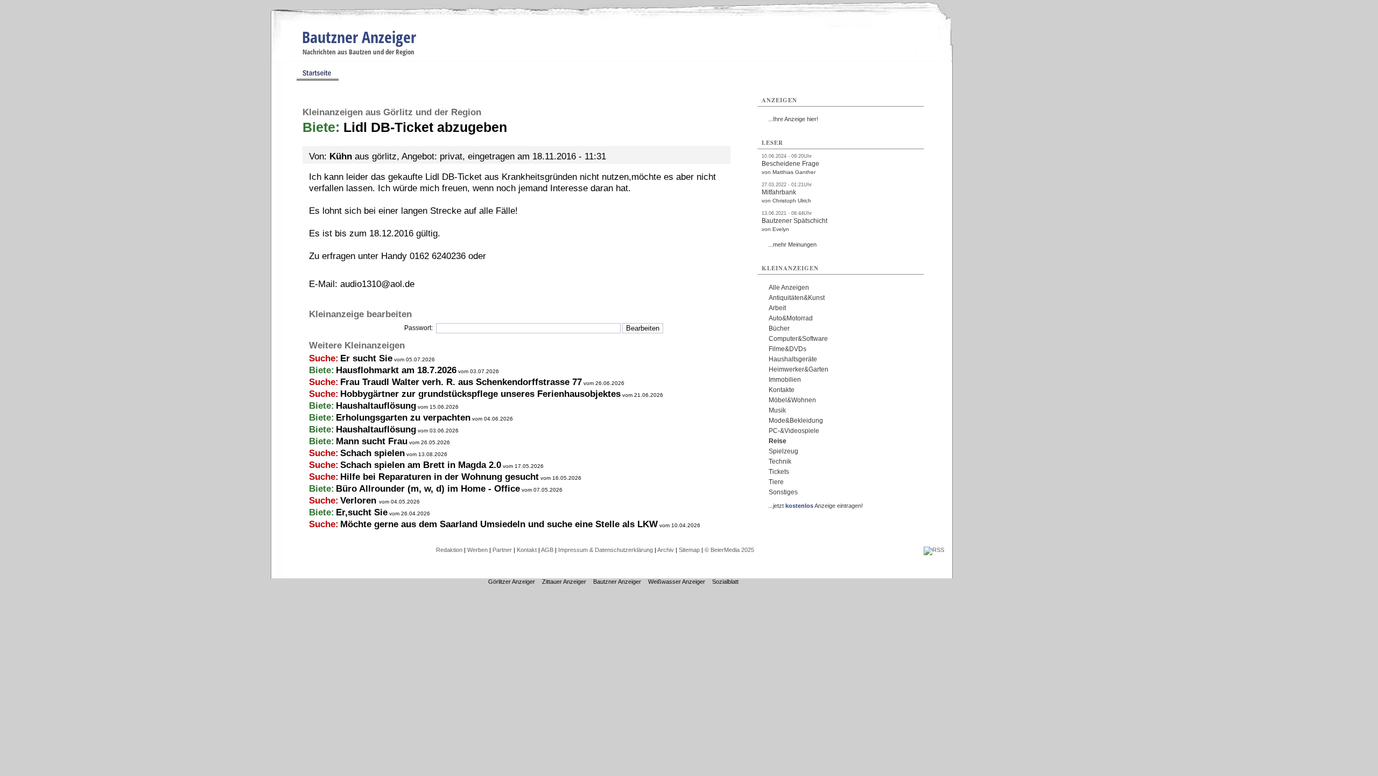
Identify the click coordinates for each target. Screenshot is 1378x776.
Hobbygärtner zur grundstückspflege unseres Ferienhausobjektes (480, 394)
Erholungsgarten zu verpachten (403, 418)
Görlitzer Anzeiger (511, 581)
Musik (777, 410)
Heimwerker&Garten (798, 369)
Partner (502, 550)
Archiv (665, 550)
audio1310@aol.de (377, 284)
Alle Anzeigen (789, 287)
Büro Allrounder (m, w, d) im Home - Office (428, 489)
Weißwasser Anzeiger (676, 581)
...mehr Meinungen (792, 244)
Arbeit (777, 308)
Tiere (776, 482)
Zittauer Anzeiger (564, 581)
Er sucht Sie (366, 358)
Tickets (779, 471)
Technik (780, 461)
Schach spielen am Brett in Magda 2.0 (420, 465)
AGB (547, 550)
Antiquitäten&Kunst (797, 297)
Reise (777, 441)
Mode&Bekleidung (796, 420)
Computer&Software (798, 338)
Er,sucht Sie (362, 512)
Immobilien (785, 379)
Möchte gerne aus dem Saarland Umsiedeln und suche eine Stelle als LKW (499, 524)
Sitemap (689, 550)
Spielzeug (783, 451)
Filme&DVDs (787, 349)
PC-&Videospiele (794, 431)
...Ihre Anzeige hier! (793, 119)
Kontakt (527, 550)
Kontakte (782, 390)
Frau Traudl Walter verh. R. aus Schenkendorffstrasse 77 (461, 382)
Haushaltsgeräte (793, 359)
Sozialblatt (725, 581)
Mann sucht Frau (371, 441)
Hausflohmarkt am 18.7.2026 (396, 370)
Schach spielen (372, 453)
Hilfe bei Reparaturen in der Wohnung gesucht (439, 477)
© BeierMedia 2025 (729, 550)
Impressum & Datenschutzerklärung (605, 550)
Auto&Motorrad (791, 318)
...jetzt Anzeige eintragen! (815, 505)
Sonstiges (783, 492)
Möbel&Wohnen (792, 400)
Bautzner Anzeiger (359, 37)
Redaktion (449, 550)
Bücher (779, 328)
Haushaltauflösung (376, 406)
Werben (477, 550)
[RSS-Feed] (934, 550)
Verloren (359, 500)
